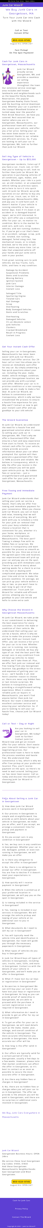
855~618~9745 (21, 40)
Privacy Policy (21, 1209)
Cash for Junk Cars (21, 1200)
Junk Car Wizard (10, 1150)
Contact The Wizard (21, 1217)
